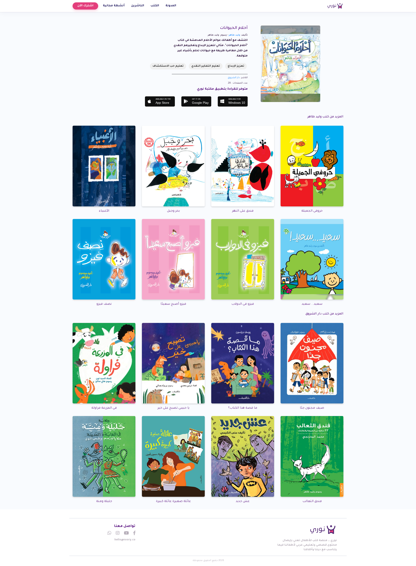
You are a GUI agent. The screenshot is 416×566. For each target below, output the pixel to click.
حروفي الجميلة (312, 211)
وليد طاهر (234, 35)
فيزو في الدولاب (242, 304)
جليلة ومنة (104, 501)
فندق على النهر (243, 211)
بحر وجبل (173, 211)
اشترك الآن (85, 5)
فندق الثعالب (312, 501)
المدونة (171, 5)
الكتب (155, 5)
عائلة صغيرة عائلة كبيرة (173, 501)
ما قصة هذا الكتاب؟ (242, 408)
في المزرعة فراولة (104, 408)
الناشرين (137, 5)
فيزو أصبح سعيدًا (173, 304)
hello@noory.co (124, 539)
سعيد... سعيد (312, 304)
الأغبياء (104, 211)
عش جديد (243, 501)
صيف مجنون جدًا (312, 408)
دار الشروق (234, 77)
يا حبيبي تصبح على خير (173, 408)
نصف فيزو (104, 304)
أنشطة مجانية (114, 5)
